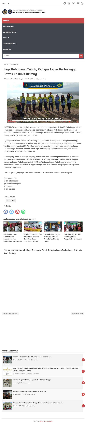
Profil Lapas (8, 26)
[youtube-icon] (78, 3)
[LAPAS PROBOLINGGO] (24, 11)
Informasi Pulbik (9, 32)
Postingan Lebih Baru (10, 313)
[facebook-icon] (65, 3)
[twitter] (11, 212)
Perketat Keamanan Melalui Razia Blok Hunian (29, 391)
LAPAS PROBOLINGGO (45, 421)
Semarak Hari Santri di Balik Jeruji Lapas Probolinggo (32, 357)
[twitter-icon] (74, 3)
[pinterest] (17, 212)
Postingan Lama (77, 313)
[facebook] (5, 212)
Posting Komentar (40, 79)
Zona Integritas (9, 44)
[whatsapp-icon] (82, 3)
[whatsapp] (23, 212)
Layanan (6, 38)
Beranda (6, 20)
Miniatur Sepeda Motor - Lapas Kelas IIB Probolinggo (32, 380)
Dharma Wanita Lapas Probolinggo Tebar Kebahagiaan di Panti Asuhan (38, 403)
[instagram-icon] (69, 3)
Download (7, 49)
